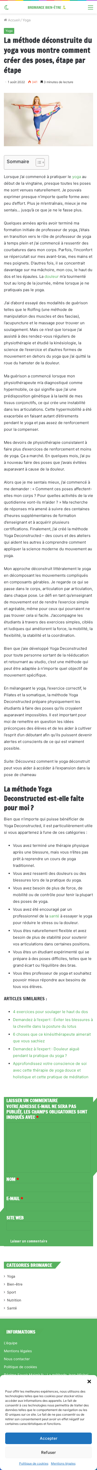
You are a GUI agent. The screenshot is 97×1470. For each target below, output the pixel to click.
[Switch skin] (6, 9)
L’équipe (10, 1343)
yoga (76, 176)
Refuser (48, 1452)
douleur (51, 276)
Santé (12, 1308)
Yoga (27, 20)
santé (54, 916)
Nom (12, 1179)
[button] (89, 1381)
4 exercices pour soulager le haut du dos (50, 1011)
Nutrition (14, 1300)
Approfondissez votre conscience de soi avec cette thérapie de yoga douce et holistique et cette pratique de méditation (50, 1070)
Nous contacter (17, 1359)
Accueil (13, 20)
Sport (11, 1292)
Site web (15, 1217)
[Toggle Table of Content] (37, 162)
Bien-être (15, 1284)
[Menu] (90, 9)
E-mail (14, 1198)
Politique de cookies (33, 1463)
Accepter (48, 1438)
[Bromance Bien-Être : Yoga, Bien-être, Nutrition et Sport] (48, 7)
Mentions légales (63, 1463)
